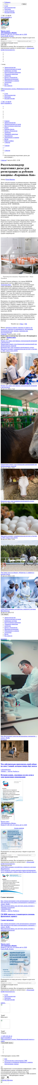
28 (4, 986)
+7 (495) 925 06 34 (6, 1036)
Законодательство (10, 67)
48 (2, 858)
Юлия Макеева (10, 179)
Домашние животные (11, 74)
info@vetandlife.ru (6, 17)
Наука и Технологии (10, 77)
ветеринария (29, 329)
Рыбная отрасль (9, 129)
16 (2, 44)
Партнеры (7, 9)
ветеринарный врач (7, 331)
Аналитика (7, 82)
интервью (4, 639)
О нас (6, 6)
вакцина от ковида (11, 327)
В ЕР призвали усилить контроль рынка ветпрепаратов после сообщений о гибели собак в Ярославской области (19, 871)
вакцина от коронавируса (16, 329)
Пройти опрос (11, 337)
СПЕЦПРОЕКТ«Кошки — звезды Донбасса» (10, 770)
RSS (5, 1059)
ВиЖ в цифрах (9, 141)
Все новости (8, 85)
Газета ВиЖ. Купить (7, 36)
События (7, 142)
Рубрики (7, 2)
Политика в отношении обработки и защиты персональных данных (18, 1063)
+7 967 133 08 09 (6, 101)
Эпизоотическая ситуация (12, 69)
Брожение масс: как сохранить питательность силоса (17, 347)
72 (5, 858)
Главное (7, 121)
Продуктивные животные (12, 72)
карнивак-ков (23, 331)
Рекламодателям (9, 12)
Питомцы (4, 739)
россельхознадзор (6, 332)
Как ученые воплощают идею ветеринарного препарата (18, 901)
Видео (6, 84)
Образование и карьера (11, 80)
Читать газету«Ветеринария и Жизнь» (9, 31)
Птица (6, 127)
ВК (26, 324)
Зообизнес (7, 75)
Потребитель (8, 136)
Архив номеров (9, 11)
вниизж (16, 331)
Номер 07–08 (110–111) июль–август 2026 (14, 34)
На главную (4, 614)
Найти (24, 4)
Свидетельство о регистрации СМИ (15, 1060)
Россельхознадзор (9, 7)
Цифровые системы (10, 71)
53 (5, 44)
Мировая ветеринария (11, 79)
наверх (3, 1003)
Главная (6, 145)
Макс (21, 324)
